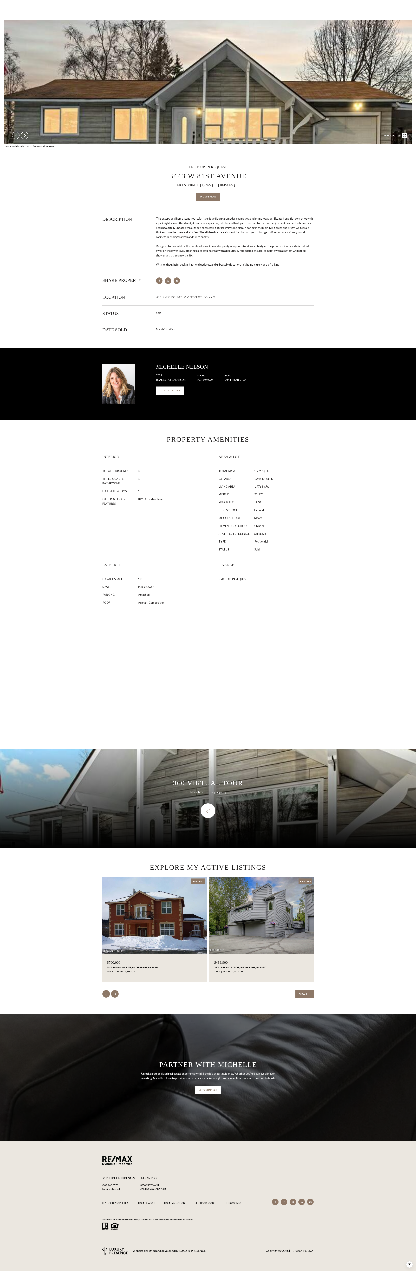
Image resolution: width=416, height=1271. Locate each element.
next (24, 135)
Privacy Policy (302, 1250)
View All (304, 994)
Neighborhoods (205, 1203)
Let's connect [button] (208, 1089)
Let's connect (234, 1203)
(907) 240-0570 (205, 379)
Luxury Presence (192, 1250)
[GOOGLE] (301, 1202)
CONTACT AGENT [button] (170, 390)
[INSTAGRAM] (284, 1202)
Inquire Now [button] (208, 196)
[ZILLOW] (310, 1202)
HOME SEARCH (146, 1203)
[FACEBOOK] (275, 1202)
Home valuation (174, 1203)
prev (16, 135)
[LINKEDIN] (293, 1202)
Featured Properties (115, 1203)
